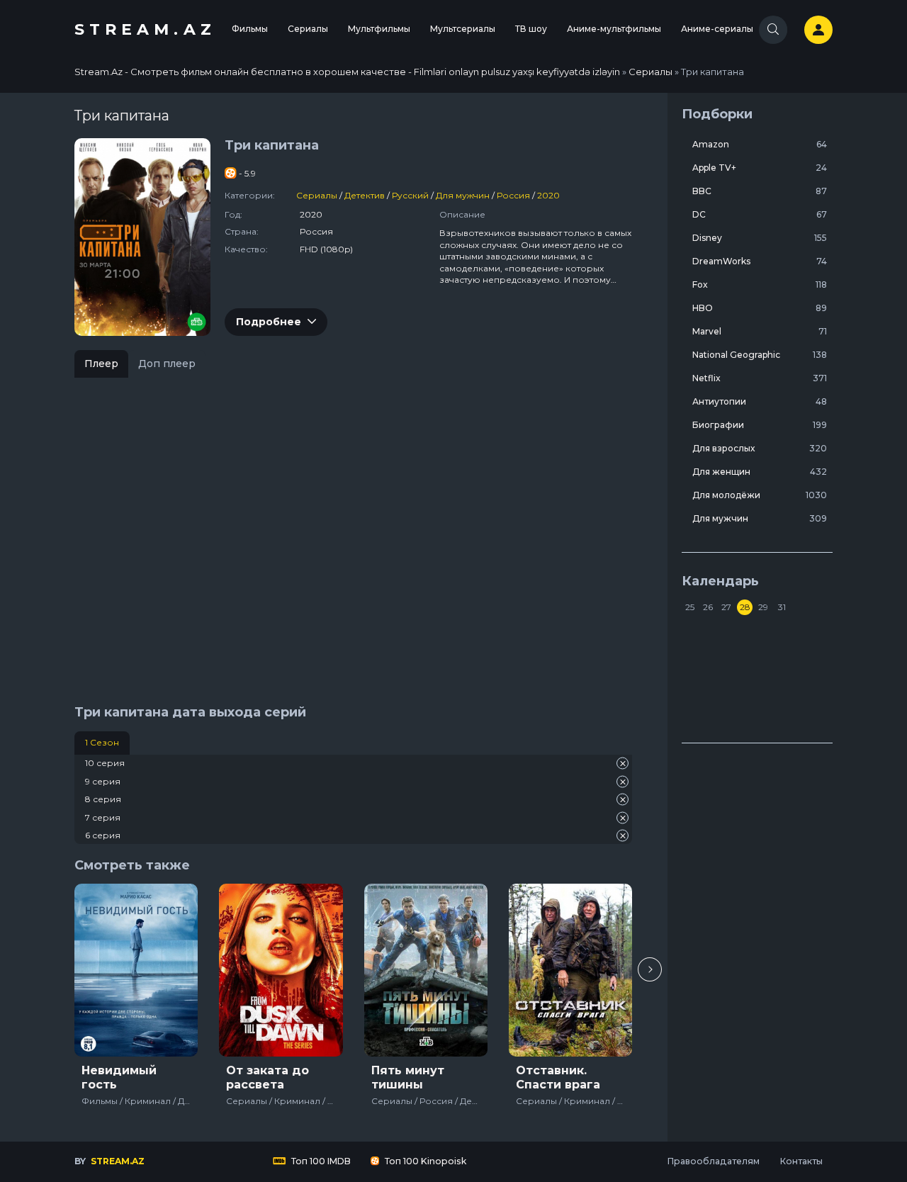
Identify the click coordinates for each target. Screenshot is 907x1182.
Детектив (364, 195)
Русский (410, 195)
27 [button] (726, 607)
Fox (759, 284)
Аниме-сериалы (717, 28)
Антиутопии (759, 401)
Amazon (759, 144)
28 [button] (745, 607)
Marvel (759, 331)
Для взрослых (759, 448)
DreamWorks (759, 261)
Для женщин (759, 471)
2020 (548, 195)
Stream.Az (145, 29)
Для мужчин (463, 195)
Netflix (759, 378)
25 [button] (689, 607)
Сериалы (308, 28)
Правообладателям (713, 1161)
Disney (759, 237)
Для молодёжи (759, 495)
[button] (650, 969)
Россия (513, 195)
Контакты (801, 1161)
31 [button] (782, 607)
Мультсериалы (462, 28)
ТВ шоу (531, 28)
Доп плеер (167, 363)
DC (759, 214)
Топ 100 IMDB (320, 1161)
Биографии (759, 425)
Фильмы (250, 28)
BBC (759, 191)
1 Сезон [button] (102, 742)
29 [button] (763, 607)
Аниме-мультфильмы (614, 28)
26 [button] (708, 607)
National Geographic (759, 354)
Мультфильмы (379, 28)
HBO (759, 308)
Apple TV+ (759, 167)
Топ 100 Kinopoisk (424, 1161)
